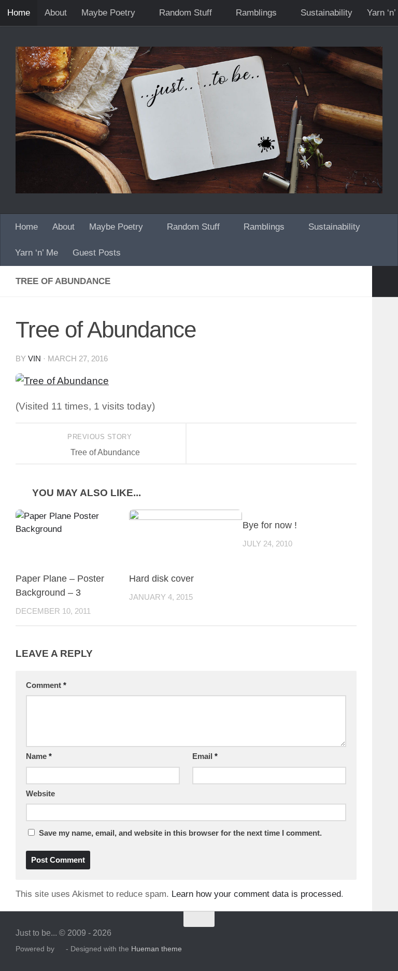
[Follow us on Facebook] (375, 939)
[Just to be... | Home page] (199, 120)
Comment (46, 685)
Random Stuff (185, 13)
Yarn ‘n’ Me (36, 253)
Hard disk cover (161, 578)
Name (39, 756)
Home (18, 13)
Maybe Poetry (108, 13)
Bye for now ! (270, 525)
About (56, 13)
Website (40, 794)
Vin (34, 359)
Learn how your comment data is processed (256, 894)
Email (205, 756)
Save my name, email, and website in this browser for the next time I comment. (180, 833)
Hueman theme (156, 949)
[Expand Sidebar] (385, 281)
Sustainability (326, 13)
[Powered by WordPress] (60, 949)
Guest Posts (97, 253)
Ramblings (256, 13)
